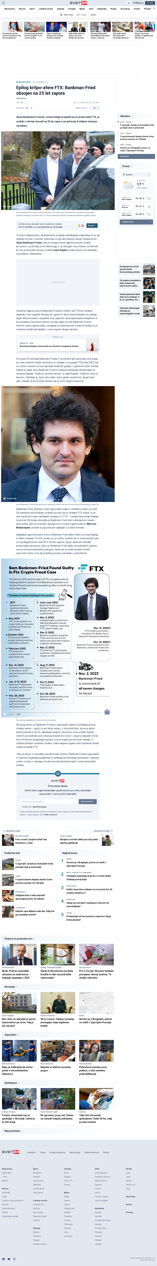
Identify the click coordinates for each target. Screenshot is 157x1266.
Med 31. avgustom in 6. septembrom (79, 872)
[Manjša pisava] (90, 107)
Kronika (17, 860)
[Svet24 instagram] (14, 1259)
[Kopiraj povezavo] (32, 108)
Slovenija (9, 987)
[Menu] (3, 2)
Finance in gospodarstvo (18, 938)
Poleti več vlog (71, 886)
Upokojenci (10, 1083)
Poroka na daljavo (66, 836)
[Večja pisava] (98, 107)
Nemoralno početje (21, 836)
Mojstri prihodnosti (8, 1064)
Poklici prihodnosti (85, 1064)
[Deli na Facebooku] (27, 108)
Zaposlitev (10, 1035)
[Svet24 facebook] (3, 1259)
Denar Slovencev (85, 967)
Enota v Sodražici (8, 1015)
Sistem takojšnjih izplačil (49, 1112)
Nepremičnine (12, 1131)
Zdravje (69, 913)
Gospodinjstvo (20, 892)
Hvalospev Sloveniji (8, 1112)
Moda (31, 343)
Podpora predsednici (48, 1015)
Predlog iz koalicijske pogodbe (51, 967)
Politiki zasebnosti (50, 815)
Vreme (126, 166)
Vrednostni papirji (8, 967)
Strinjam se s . (34, 807)
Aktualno (125, 116)
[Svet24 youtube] (8, 1259)
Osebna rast (70, 899)
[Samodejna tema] (129, 3)
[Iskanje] (154, 9)
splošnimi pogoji (39, 807)
